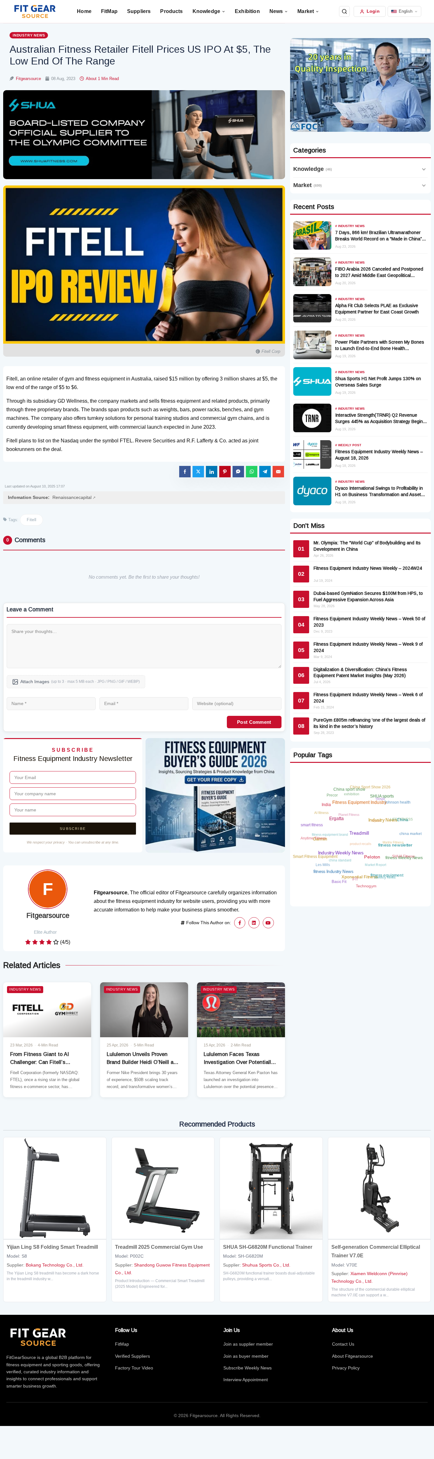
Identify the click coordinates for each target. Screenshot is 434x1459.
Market (305, 11)
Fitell (31, 519)
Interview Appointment (245, 1379)
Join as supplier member (248, 1344)
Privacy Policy (346, 1367)
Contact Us (343, 1344)
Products (171, 11)
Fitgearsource (29, 78)
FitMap (109, 11)
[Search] (344, 11)
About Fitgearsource (352, 1356)
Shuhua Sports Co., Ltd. (266, 1264)
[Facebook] (239, 922)
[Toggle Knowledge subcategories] (424, 169)
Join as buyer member (245, 1356)
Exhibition (247, 11)
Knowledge (206, 11)
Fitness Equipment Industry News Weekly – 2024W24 (368, 568)
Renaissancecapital (72, 497)
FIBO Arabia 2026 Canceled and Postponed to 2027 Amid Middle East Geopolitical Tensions (379, 275)
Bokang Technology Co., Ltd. (55, 1264)
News (276, 11)
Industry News (29, 35)
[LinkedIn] (254, 922)
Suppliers (139, 11)
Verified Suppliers (132, 1356)
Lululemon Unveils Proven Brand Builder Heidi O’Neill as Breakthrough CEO (141, 1062)
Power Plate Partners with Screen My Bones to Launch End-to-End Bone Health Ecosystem (379, 348)
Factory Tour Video (134, 1367)
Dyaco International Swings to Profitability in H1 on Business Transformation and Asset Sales (379, 494)
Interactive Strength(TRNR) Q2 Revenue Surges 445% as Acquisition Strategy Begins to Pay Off (380, 421)
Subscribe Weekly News (247, 1367)
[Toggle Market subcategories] (424, 185)
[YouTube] (268, 922)
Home (84, 11)
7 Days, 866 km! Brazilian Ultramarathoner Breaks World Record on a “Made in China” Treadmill (378, 239)
